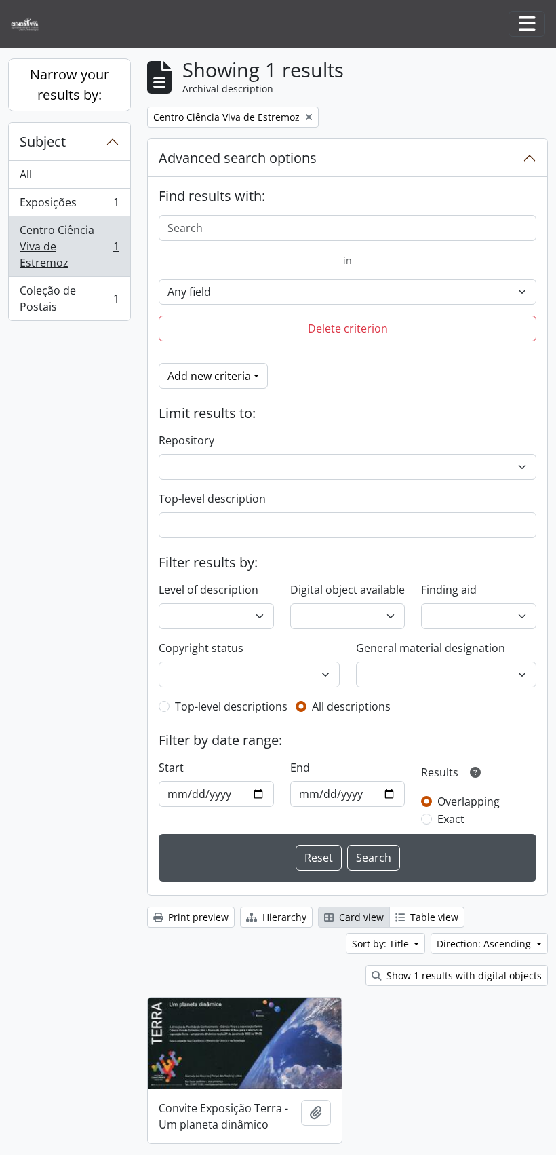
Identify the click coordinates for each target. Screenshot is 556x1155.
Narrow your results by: (69, 84)
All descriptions (351, 706)
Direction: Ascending (485, 943)
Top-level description (212, 498)
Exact (450, 819)
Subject (43, 141)
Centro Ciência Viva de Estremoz (69, 246)
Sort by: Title (382, 943)
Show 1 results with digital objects (463, 975)
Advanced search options (238, 158)
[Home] (30, 24)
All (26, 174)
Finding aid (449, 589)
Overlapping (468, 801)
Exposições (69, 205)
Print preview (197, 917)
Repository (186, 440)
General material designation (430, 648)
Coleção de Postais (69, 298)
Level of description (208, 589)
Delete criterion (348, 328)
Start (171, 767)
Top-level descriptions (231, 706)
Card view (360, 917)
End (300, 767)
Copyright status (201, 648)
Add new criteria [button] (209, 375)
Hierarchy (283, 917)
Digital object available (347, 589)
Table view (433, 917)
